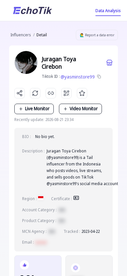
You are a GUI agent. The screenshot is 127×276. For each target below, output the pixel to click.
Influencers (20, 35)
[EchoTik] (32, 10)
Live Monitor (37, 108)
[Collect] (82, 93)
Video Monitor (84, 108)
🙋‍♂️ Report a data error (97, 35)
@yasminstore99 (78, 77)
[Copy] (99, 77)
